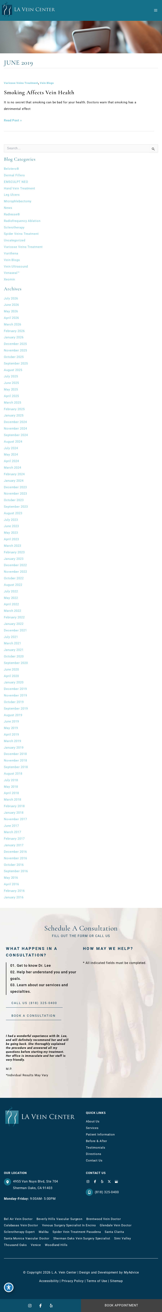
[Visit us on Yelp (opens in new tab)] (102, 1181)
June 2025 (11, 383)
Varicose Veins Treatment (21, 83)
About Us (93, 1121)
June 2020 (11, 669)
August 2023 (13, 513)
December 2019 (15, 689)
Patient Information (100, 1134)
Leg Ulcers (12, 195)
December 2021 (15, 630)
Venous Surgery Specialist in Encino (69, 1225)
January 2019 (14, 747)
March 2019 (12, 741)
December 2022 (15, 565)
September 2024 (16, 435)
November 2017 (15, 819)
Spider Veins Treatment (21, 234)
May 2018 (11, 786)
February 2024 (14, 474)
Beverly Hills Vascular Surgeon (59, 1219)
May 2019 (11, 728)
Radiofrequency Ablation (22, 221)
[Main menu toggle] (155, 10)
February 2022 (14, 617)
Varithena (11, 253)
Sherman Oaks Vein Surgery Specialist (81, 1238)
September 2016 (16, 871)
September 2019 (16, 708)
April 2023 (11, 539)
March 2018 (12, 799)
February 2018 (14, 806)
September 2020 (16, 663)
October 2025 (14, 357)
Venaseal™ (12, 273)
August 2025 (13, 370)
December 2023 (15, 487)
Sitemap (116, 1281)
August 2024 (13, 441)
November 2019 (15, 695)
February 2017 (14, 838)
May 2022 (11, 598)
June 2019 (11, 721)
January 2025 (14, 415)
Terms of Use (97, 1281)
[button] (34, 1003)
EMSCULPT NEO (16, 182)
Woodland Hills (56, 1245)
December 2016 (15, 852)
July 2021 (11, 637)
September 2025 (16, 363)
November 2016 (15, 858)
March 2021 (12, 643)
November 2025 (15, 350)
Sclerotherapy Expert (19, 1232)
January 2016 (14, 897)
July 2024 (11, 448)
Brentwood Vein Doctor (103, 1219)
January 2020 (14, 682)
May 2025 (11, 389)
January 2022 (14, 624)
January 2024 (14, 480)
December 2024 (15, 422)
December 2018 (15, 754)
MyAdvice (131, 1272)
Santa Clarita (114, 1232)
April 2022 (11, 604)
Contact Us (94, 1160)
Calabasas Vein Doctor (21, 1225)
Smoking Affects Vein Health (39, 92)
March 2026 (12, 324)
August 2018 (13, 773)
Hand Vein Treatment (19, 188)
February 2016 (14, 891)
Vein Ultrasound (16, 266)
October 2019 (14, 702)
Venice (36, 1245)
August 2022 (13, 585)
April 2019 (11, 734)
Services (92, 1128)
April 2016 (11, 884)
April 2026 (11, 318)
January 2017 (14, 845)
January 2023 (14, 559)
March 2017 (12, 832)
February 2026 (14, 331)
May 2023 (11, 532)
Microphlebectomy (17, 201)
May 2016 (11, 877)
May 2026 (11, 311)
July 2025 (11, 376)
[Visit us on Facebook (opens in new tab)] (95, 1181)
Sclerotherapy (14, 227)
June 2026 (11, 305)
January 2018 (14, 812)
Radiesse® (12, 214)
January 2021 (14, 650)
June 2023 (11, 526)
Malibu (44, 1232)
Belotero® (11, 169)
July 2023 (11, 520)
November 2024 (15, 428)
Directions (93, 1154)
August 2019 (13, 715)
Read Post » (13, 121)
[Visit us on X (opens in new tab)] (109, 1181)
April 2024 (11, 461)
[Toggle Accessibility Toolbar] (8, 1287)
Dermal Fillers (14, 175)
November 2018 (15, 760)
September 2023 (16, 506)
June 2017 (11, 826)
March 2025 (12, 402)
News (8, 208)
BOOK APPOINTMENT (121, 1305)
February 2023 (14, 552)
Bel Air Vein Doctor (18, 1219)
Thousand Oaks (15, 1245)
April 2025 (11, 396)
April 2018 (11, 793)
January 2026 (14, 337)
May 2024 (11, 454)
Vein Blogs (47, 83)
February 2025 (14, 409)
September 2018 (16, 767)
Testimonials (95, 1147)
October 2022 (14, 578)
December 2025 (15, 344)
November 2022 (15, 572)
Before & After (96, 1141)
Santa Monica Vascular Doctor (26, 1238)
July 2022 (11, 591)
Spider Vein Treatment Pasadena (77, 1232)
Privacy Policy (73, 1281)
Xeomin (9, 279)
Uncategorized (14, 240)
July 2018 (11, 780)
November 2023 (15, 493)
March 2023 (12, 546)
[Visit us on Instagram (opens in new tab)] (88, 1181)
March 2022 (12, 611)
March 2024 (12, 467)
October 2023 (14, 500)
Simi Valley (122, 1238)
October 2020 (14, 656)
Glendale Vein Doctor (115, 1225)
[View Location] (8, 1181)
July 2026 (11, 298)
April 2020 (11, 676)
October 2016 (14, 865)
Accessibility (49, 1281)
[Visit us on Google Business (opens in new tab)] (116, 1181)
